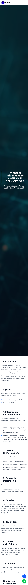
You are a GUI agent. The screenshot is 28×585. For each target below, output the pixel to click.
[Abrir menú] (25, 2)
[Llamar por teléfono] (24, 576)
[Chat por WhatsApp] (24, 581)
